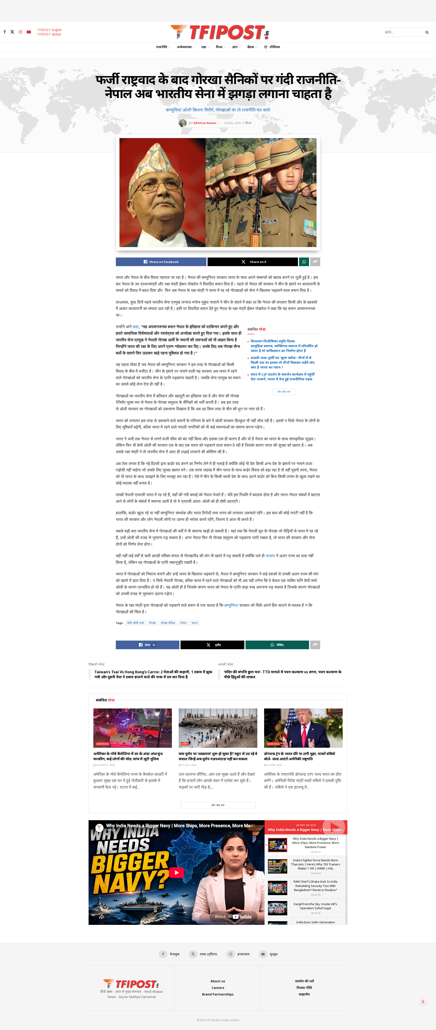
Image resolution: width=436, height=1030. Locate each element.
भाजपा (270, 555)
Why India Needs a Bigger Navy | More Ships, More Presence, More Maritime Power (336, 829)
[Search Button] (428, 32)
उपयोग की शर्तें (304, 981)
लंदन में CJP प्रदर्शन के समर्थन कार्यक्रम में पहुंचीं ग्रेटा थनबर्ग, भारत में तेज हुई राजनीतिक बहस (283, 376)
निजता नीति (304, 987)
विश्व (219, 47)
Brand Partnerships (218, 994)
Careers (218, 987)
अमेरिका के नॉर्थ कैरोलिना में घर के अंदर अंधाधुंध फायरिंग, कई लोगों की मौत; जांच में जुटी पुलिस (128, 756)
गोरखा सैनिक (168, 623)
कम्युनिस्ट (231, 605)
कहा (136, 326)
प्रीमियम (275, 47)
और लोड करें (283, 391)
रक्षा (203, 47)
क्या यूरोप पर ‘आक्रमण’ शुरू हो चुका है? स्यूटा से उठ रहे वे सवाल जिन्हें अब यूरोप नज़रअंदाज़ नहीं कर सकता (218, 756)
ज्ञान (235, 47)
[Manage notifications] (423, 1001)
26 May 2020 (232, 123)
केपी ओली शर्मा (135, 623)
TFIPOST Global (49, 34)
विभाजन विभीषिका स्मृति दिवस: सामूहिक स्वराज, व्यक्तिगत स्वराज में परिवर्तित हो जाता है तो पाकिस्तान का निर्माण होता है (285, 346)
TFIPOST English (49, 30)
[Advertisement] (218, 10)
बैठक (250, 47)
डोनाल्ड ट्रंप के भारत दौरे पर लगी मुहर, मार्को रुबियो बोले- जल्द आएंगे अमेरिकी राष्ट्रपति (299, 756)
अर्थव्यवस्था (184, 47)
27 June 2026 (274, 765)
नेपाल (183, 623)
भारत (195, 623)
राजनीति (161, 47)
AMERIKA (103, 743)
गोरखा (152, 623)
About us (218, 981)
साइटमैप (304, 994)
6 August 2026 (105, 765)
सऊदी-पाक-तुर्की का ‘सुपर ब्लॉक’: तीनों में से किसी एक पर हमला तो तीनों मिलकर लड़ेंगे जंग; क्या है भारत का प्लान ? (283, 362)
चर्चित (185, 743)
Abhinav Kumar (205, 123)
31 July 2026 (188, 765)
